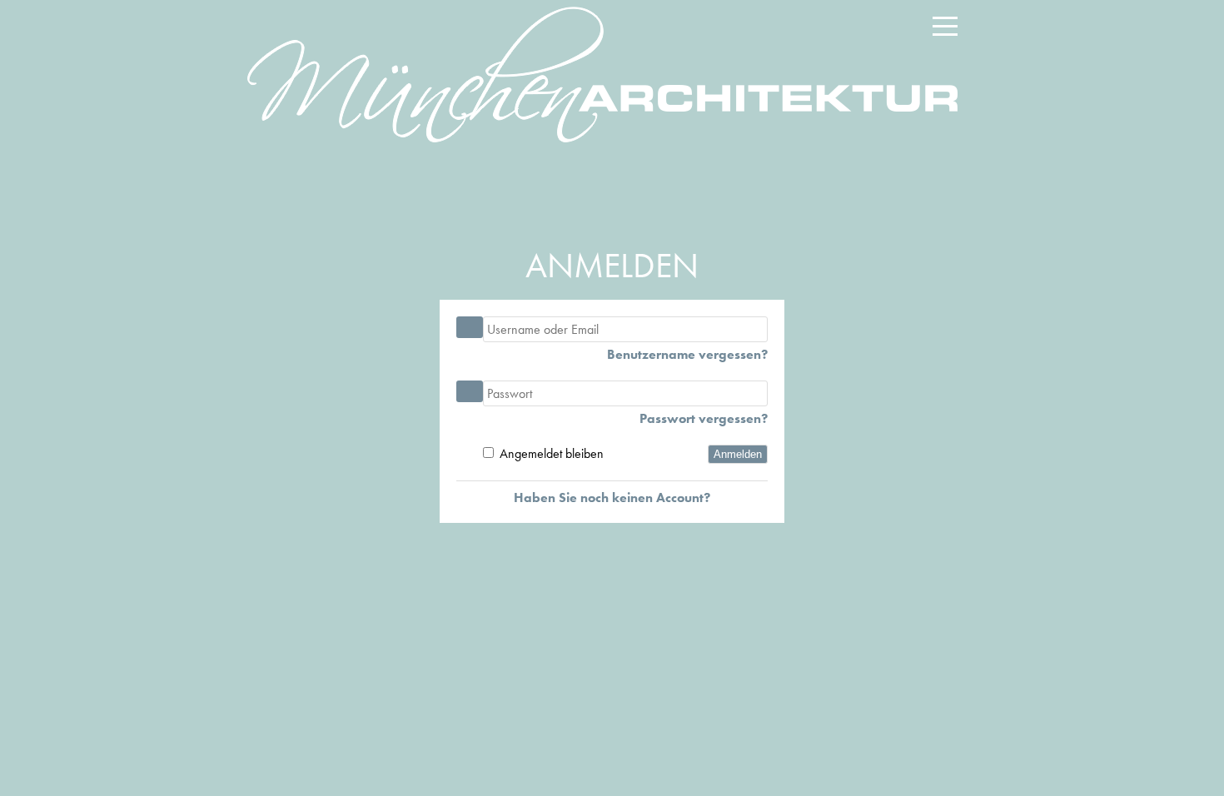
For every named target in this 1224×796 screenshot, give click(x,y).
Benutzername (469, 327)
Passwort (469, 391)
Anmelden (738, 454)
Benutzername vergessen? (687, 354)
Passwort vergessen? (703, 418)
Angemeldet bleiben (552, 453)
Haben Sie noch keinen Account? (612, 497)
